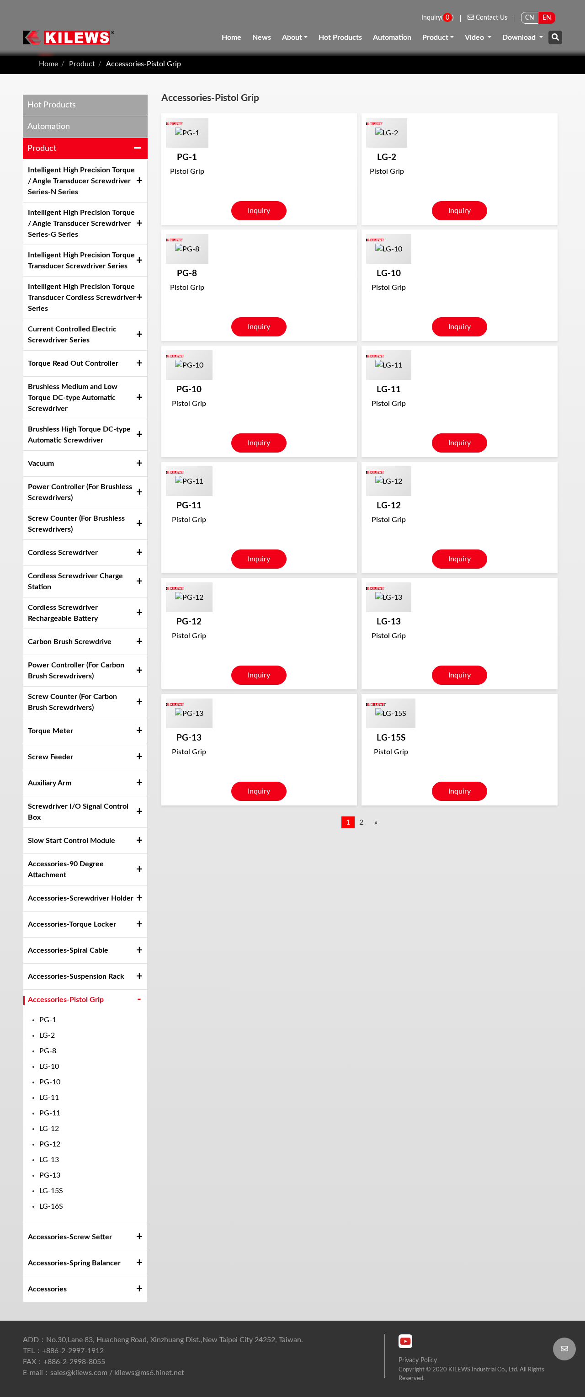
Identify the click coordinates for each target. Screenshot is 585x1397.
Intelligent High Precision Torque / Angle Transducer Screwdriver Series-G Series (81, 223)
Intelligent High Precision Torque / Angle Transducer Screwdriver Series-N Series (81, 181)
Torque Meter (50, 731)
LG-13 (49, 1159)
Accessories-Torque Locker (72, 924)
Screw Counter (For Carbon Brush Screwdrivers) (72, 702)
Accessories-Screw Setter (70, 1237)
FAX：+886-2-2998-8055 (64, 1361)
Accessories (47, 1289)
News (261, 37)
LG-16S (51, 1206)
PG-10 (49, 1082)
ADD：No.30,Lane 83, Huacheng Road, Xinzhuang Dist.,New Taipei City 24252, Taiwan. (163, 1340)
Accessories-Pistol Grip (143, 64)
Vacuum (41, 463)
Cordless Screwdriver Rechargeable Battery (63, 613)
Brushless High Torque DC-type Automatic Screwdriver (79, 435)
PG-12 (49, 1144)
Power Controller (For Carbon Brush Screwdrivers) (76, 670)
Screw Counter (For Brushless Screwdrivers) (76, 524)
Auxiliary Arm (49, 783)
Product (435, 37)
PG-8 (47, 1051)
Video (475, 37)
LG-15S (51, 1190)
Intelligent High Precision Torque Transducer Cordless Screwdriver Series (82, 297)
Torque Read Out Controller (73, 363)
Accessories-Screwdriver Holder (80, 898)
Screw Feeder (50, 757)
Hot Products (340, 37)
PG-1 (47, 1020)
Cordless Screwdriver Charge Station (75, 581)
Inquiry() (437, 17)
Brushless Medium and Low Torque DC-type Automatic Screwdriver (72, 397)
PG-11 (49, 1113)
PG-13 (49, 1175)
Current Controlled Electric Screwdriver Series (72, 334)
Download (519, 37)
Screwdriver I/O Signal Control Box (78, 812)
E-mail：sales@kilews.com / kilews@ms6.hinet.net (103, 1372)
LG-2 (47, 1035)
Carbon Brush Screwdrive (70, 641)
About (292, 37)
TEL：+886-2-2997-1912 (63, 1350)
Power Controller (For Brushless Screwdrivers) (80, 492)
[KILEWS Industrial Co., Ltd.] (68, 37)
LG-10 (49, 1066)
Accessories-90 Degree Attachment (66, 869)
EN (546, 17)
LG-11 (49, 1097)
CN (529, 17)
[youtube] (405, 1341)
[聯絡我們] (564, 1349)
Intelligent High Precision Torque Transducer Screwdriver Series (81, 260)
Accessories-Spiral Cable (68, 950)
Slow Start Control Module (71, 840)
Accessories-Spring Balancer (74, 1263)
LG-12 (49, 1128)
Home (231, 37)
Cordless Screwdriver (63, 552)
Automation (392, 37)
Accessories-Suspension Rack (76, 976)
